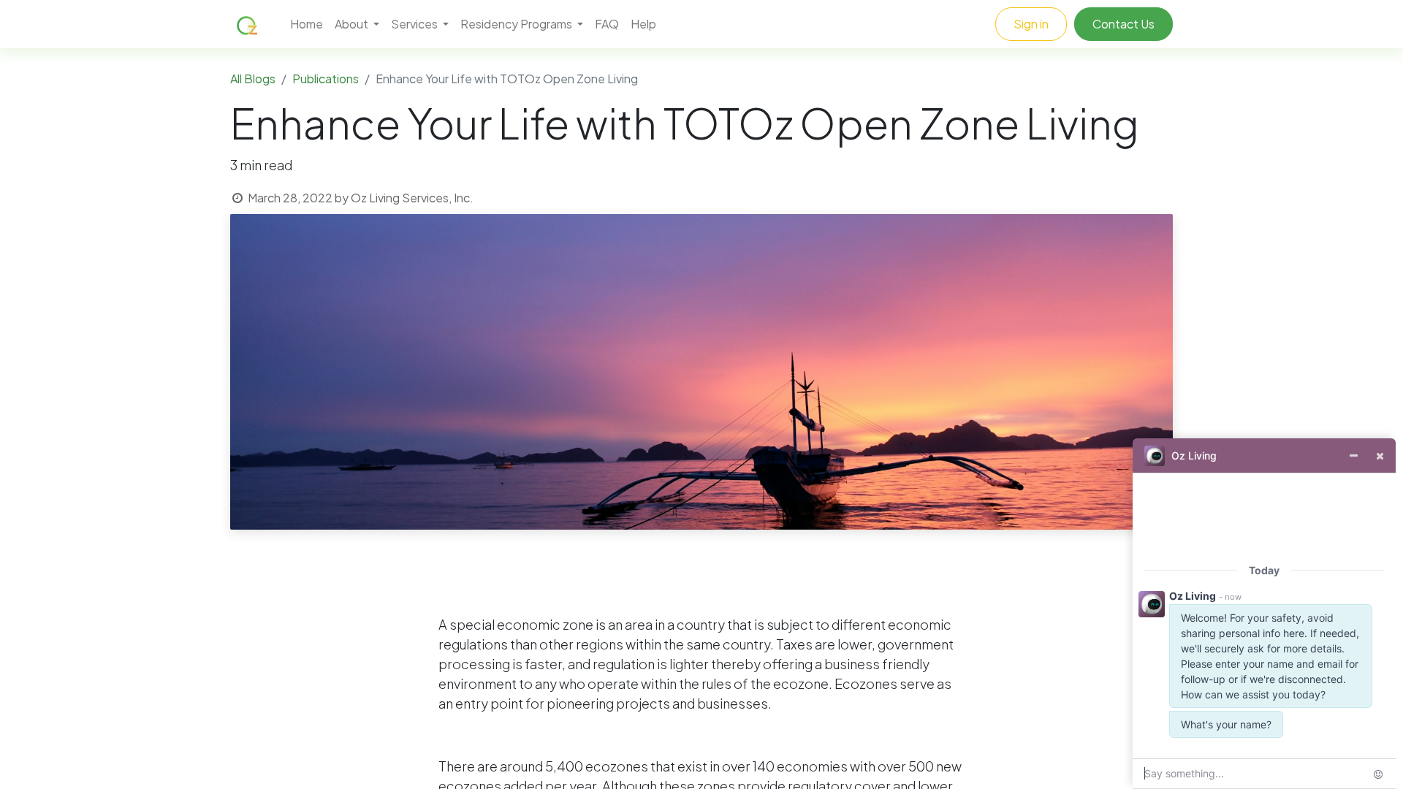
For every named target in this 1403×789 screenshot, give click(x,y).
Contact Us (1123, 23)
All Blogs (252, 78)
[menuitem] (306, 24)
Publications (325, 78)
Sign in (1031, 23)
